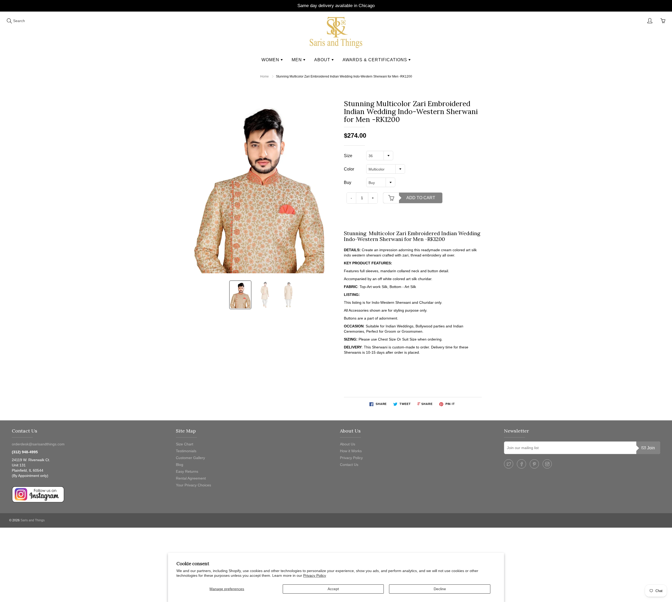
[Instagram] (547, 464)
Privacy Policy (314, 575)
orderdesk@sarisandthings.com (38, 444)
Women (271, 60)
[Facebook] (521, 464)
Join (651, 448)
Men (297, 60)
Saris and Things (32, 520)
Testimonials (186, 451)
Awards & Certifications (375, 60)
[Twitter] (508, 464)
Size (348, 155)
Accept (333, 589)
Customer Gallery (190, 458)
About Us (347, 444)
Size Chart (184, 444)
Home (264, 76)
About (323, 60)
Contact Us (349, 464)
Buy (347, 182)
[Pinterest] (534, 464)
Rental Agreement (191, 478)
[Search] (9, 21)
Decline (440, 589)
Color (349, 169)
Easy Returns (187, 471)
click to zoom (260, 186)
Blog (179, 464)
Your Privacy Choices (193, 485)
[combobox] (379, 155)
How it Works (351, 451)
